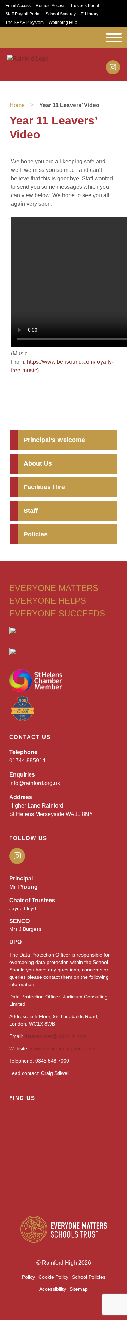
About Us (38, 463)
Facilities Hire (44, 487)
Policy (28, 1277)
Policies (36, 534)
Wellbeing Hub (63, 22)
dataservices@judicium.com (55, 1036)
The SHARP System (24, 22)
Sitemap (78, 1289)
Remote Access (50, 5)
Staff (31, 510)
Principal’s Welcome (54, 439)
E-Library (89, 14)
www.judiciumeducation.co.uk (62, 1048)
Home (17, 105)
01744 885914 (27, 761)
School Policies (88, 1277)
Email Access (18, 5)
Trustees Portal (84, 5)
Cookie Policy (53, 1277)
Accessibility (52, 1289)
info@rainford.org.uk (34, 783)
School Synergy (61, 14)
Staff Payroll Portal (23, 14)
